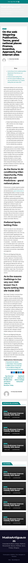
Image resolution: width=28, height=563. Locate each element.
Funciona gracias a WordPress (9, 554)
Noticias (4, 28)
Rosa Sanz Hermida (14, 59)
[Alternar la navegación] (25, 20)
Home (9, 559)
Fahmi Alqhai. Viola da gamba (14, 363)
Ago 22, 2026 (7, 477)
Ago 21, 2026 (7, 508)
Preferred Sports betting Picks (15, 76)
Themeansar (14, 556)
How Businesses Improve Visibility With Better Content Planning (13, 415)
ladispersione (16, 417)
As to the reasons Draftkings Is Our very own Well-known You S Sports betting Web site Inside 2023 (16, 80)
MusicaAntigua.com (10, 7)
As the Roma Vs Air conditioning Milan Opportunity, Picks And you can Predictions (17, 73)
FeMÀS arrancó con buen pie (13, 365)
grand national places (19, 191)
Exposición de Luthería (12, 362)
